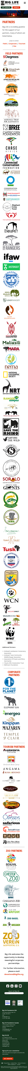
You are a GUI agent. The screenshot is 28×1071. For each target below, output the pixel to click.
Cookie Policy (14, 1063)
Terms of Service (21, 1063)
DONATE (16, 7)
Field (5, 44)
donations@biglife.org (13, 974)
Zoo (14, 46)
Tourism (22, 44)
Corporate (13, 44)
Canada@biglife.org (6, 1029)
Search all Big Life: (14, 991)
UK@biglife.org (5, 1046)
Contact (18, 1064)
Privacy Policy (6, 1063)
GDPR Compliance (12, 1064)
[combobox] (14, 993)
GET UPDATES (6, 7)
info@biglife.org (6, 1016)
